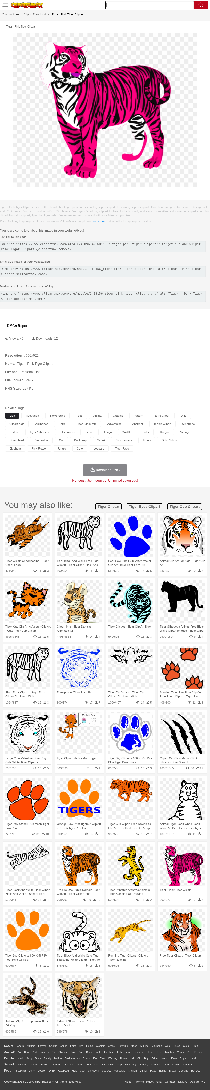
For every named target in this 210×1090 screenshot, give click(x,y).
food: (8, 1070)
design (107, 432)
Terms (140, 1081)
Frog (127, 1052)
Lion (160, 1052)
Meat (82, 1070)
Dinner (143, 1070)
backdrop (80, 440)
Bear (27, 1052)
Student (22, 1064)
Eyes (102, 1058)
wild (183, 415)
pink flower (39, 448)
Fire (81, 1046)
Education (92, 1064)
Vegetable (120, 1070)
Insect (151, 1052)
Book (44, 1064)
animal (97, 415)
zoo (89, 432)
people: (9, 1058)
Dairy (32, 1070)
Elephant (109, 1052)
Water (168, 1046)
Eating (162, 1070)
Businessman (72, 1058)
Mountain (157, 1046)
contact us (98, 221)
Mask (21, 1058)
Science (155, 1064)
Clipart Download (35, 14)
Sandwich (93, 1070)
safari (101, 440)
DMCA (182, 1081)
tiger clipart (108, 507)
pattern (138, 415)
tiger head (16, 440)
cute (80, 448)
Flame (89, 1046)
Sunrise (144, 1046)
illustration (32, 415)
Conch (63, 1046)
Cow (73, 1052)
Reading (69, 1064)
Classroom (56, 1064)
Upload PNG (198, 1081)
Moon (134, 1046)
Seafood (106, 1070)
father (155, 1058)
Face (174, 1058)
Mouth (164, 1058)
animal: (9, 1052)
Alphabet (187, 1064)
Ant (19, 1052)
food (79, 415)
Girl (139, 1058)
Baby (29, 1058)
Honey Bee (139, 1052)
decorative (41, 440)
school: (9, 1064)
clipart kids (16, 423)
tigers (147, 440)
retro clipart (162, 415)
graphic (118, 415)
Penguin (198, 1052)
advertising (114, 423)
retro (62, 423)
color (145, 432)
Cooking (183, 1070)
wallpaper (41, 423)
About (128, 1081)
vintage (185, 432)
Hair (132, 1058)
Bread (172, 1070)
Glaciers (100, 1046)
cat (61, 440)
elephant (15, 448)
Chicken (63, 1052)
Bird (34, 1052)
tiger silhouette (86, 423)
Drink (52, 1070)
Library (144, 1064)
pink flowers (123, 440)
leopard (99, 448)
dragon (165, 432)
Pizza (153, 1070)
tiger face (122, 448)
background (57, 415)
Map (119, 1064)
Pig (189, 1052)
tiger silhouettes (40, 432)
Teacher (33, 1064)
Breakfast (20, 1070)
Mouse (181, 1052)
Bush (177, 1046)
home (123, 1058)
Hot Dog (195, 1070)
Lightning (123, 1046)
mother (58, 1058)
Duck (89, 1052)
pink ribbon (169, 440)
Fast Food (63, 1070)
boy (146, 1058)
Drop (195, 1046)
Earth (73, 1046)
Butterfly (44, 1052)
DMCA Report (18, 326)
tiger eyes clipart (144, 507)
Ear (95, 1058)
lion (12, 415)
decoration (69, 432)
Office (175, 1064)
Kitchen (132, 1070)
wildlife (127, 432)
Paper (166, 1064)
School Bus (107, 1064)
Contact (170, 1081)
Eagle (98, 1052)
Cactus (53, 1046)
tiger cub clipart (185, 507)
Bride (38, 1058)
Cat (54, 1052)
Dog (81, 1052)
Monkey (169, 1052)
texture (14, 432)
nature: (9, 1045)
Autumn (31, 1046)
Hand (193, 1058)
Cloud (186, 1046)
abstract (137, 423)
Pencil (80, 1064)
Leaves (42, 1046)
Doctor (86, 1058)
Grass (111, 1046)
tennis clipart (162, 423)
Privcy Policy (154, 1081)
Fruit (74, 1070)
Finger (183, 1058)
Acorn (20, 1046)
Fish (119, 1052)
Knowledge (131, 1064)
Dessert (42, 1070)
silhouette (188, 423)
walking (112, 1058)
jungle (61, 448)
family (47, 1058)
